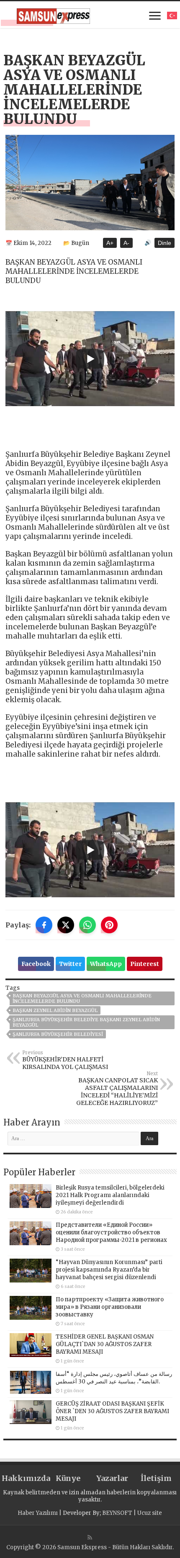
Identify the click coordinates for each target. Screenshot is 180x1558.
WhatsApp (106, 964)
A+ (109, 242)
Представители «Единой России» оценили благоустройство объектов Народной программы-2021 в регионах (111, 1232)
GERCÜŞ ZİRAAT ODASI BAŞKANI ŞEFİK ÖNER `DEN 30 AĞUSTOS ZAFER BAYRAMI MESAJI (112, 1411)
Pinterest (144, 964)
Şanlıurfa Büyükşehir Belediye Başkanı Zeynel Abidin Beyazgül (86, 1022)
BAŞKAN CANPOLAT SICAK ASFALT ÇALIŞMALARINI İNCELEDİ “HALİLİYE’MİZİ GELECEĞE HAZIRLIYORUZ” (117, 1089)
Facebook (36, 964)
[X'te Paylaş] (65, 925)
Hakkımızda (24, 1478)
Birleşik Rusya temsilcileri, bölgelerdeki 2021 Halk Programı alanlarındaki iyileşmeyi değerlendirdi (110, 1195)
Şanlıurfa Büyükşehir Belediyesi (58, 1034)
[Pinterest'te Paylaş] (109, 925)
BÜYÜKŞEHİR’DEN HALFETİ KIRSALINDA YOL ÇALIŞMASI (65, 1060)
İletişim (156, 1478)
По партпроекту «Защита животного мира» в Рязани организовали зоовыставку (110, 1307)
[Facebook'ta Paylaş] (44, 925)
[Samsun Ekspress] (53, 14)
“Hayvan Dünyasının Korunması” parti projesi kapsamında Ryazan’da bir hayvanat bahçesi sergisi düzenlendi (109, 1270)
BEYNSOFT (117, 1513)
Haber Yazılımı (38, 1513)
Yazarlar (112, 1478)
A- (126, 242)
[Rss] (90, 1537)
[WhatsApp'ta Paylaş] (87, 925)
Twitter (70, 964)
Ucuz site (149, 1513)
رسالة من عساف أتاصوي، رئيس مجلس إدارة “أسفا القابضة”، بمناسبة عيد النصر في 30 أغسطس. (114, 1377)
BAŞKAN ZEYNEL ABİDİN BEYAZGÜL (55, 1010)
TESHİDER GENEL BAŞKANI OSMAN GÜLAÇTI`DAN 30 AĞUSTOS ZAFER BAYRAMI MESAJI (105, 1344)
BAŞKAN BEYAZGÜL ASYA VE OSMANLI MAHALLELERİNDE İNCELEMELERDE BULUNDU (82, 998)
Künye (68, 1478)
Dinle (164, 242)
